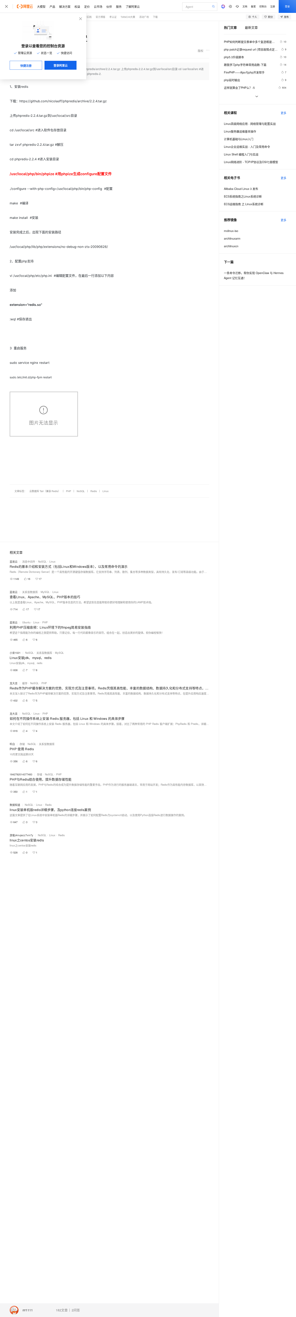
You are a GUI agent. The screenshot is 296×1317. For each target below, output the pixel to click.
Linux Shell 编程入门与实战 (241, 154)
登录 (287, 6)
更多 (283, 113)
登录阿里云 (61, 65)
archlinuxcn (231, 246)
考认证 (113, 17)
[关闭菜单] (6, 6)
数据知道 (15, 805)
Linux (105, 491)
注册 (272, 6)
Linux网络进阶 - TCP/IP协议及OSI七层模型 (251, 162)
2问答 (76, 1310)
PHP (68, 491)
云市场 (98, 6)
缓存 (24, 683)
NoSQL (81, 491)
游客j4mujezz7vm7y (21, 835)
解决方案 (64, 6)
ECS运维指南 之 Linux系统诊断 (243, 204)
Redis (93, 491)
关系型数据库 (30, 592)
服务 (119, 6)
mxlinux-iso (231, 231)
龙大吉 (14, 683)
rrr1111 (28, 1310)
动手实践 (87, 17)
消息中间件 (28, 561)
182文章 (62, 1310)
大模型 (41, 6)
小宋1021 (15, 653)
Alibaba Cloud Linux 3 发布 (241, 189)
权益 (77, 6)
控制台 (263, 6)
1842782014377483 (21, 774)
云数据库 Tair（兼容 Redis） (44, 491)
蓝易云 (14, 561)
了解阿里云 (133, 6)
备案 (253, 6)
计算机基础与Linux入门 (238, 139)
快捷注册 (26, 65)
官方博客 (100, 17)
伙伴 (109, 6)
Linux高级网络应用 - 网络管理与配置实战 (250, 124)
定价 (87, 6)
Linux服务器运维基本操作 (240, 131)
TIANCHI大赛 (128, 17)
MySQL (45, 592)
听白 (12, 744)
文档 (244, 6)
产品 (52, 6)
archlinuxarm (232, 238)
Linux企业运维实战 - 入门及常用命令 (247, 147)
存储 (22, 744)
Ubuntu (26, 622)
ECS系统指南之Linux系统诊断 (243, 196)
